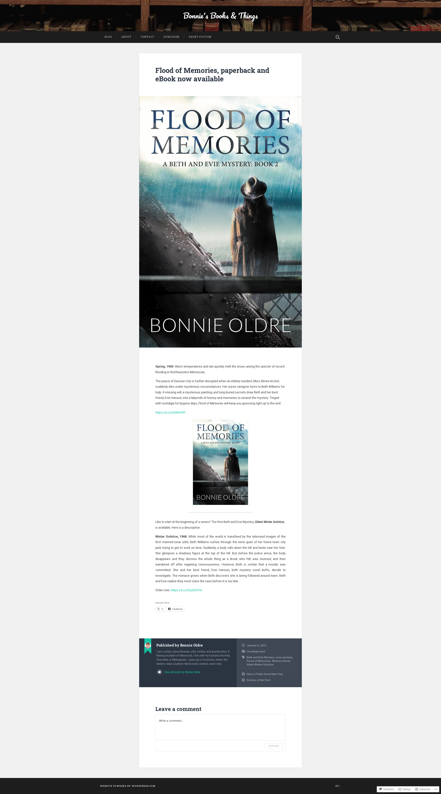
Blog (108, 36)
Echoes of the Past (258, 680)
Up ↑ (338, 786)
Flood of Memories (259, 661)
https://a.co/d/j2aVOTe (186, 590)
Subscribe (171, 36)
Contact (147, 36)
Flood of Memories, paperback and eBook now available (212, 74)
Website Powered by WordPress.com (127, 786)
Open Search (337, 37)
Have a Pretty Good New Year (265, 674)
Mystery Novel (281, 661)
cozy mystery (283, 657)
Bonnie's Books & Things (220, 15)
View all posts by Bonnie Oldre (181, 672)
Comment (273, 745)
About (126, 36)
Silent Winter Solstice (260, 664)
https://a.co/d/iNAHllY (170, 412)
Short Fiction (200, 36)
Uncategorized (256, 651)
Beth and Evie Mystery (260, 657)
